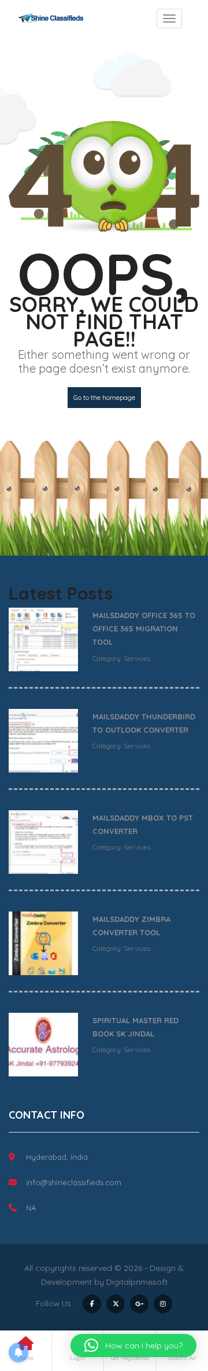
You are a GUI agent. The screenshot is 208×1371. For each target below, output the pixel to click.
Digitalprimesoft (137, 1282)
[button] (133, 1345)
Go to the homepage (104, 397)
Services (137, 658)
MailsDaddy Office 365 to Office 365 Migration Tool (143, 629)
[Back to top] (170, 1298)
